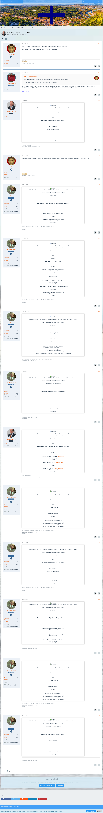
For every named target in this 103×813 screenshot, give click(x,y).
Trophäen (6, 62)
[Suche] (99, 1)
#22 (99, 72)
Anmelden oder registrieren (89, 1)
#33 (99, 659)
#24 (99, 155)
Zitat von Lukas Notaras (30, 76)
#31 (99, 542)
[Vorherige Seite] (2, 39)
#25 (99, 184)
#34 (99, 715)
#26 (99, 238)
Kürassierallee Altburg (58, 462)
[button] (6, 799)
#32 (99, 599)
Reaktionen (6, 60)
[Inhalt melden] (95, 66)
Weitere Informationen (91, 811)
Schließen (99, 811)
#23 (99, 100)
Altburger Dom (61, 456)
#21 (99, 43)
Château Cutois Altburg (58, 468)
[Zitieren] (99, 66)
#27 (99, 311)
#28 (99, 371)
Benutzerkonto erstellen (47, 785)
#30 (99, 486)
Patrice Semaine (12, 34)
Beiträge (6, 63)
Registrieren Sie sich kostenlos (53, 782)
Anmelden (60, 785)
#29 (99, 428)
